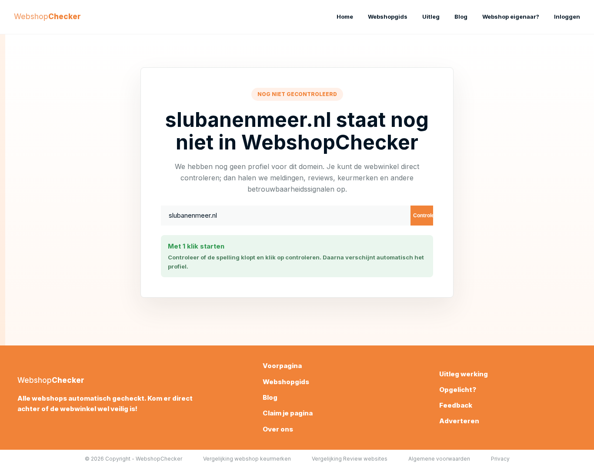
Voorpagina (282, 366)
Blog (460, 16)
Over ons (278, 429)
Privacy (500, 458)
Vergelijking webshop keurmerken (247, 458)
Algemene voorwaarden (439, 458)
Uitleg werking (463, 374)
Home (345, 16)
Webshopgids (387, 16)
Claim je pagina (288, 413)
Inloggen (567, 16)
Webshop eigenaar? (510, 16)
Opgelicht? (457, 389)
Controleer (423, 215)
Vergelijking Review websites (349, 458)
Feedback (455, 405)
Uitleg (431, 16)
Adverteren (459, 421)
